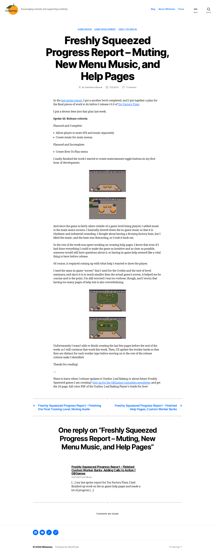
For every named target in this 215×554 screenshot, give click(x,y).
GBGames (46, 547)
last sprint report (71, 100)
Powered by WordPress (67, 547)
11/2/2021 (114, 87)
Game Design (85, 29)
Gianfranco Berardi (93, 87)
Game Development (105, 29)
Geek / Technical (127, 29)
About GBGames (166, 9)
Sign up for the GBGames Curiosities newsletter (121, 382)
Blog (153, 9)
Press (181, 9)
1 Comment (131, 87)
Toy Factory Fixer (128, 104)
